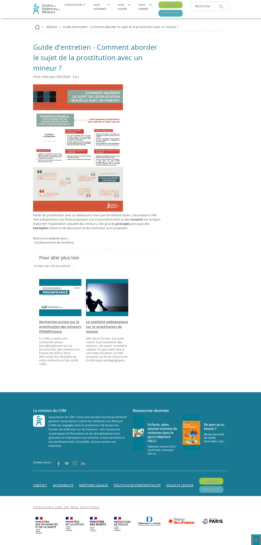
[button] (75, 4)
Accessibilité (63, 485)
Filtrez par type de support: (52, 266)
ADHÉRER (170, 4)
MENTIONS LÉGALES (93, 485)
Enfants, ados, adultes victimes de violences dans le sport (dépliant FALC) (162, 432)
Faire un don (170, 13)
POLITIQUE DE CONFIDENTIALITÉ (137, 485)
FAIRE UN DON (211, 489)
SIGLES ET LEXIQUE (179, 485)
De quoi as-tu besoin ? (214, 426)
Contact (40, 485)
